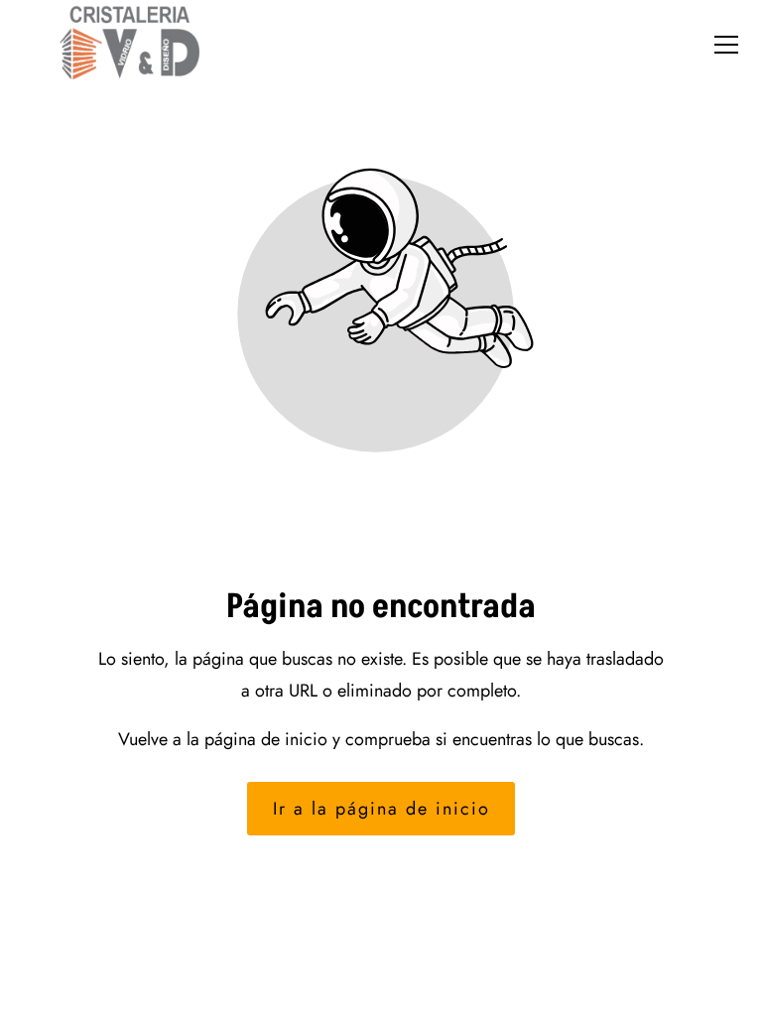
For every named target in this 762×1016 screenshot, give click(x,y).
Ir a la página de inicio (381, 809)
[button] (726, 44)
